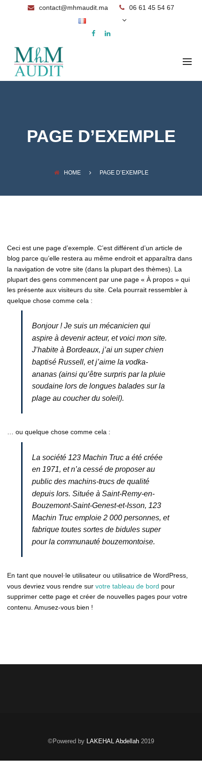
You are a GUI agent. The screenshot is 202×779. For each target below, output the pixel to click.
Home (72, 172)
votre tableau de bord (127, 586)
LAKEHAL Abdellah (112, 741)
